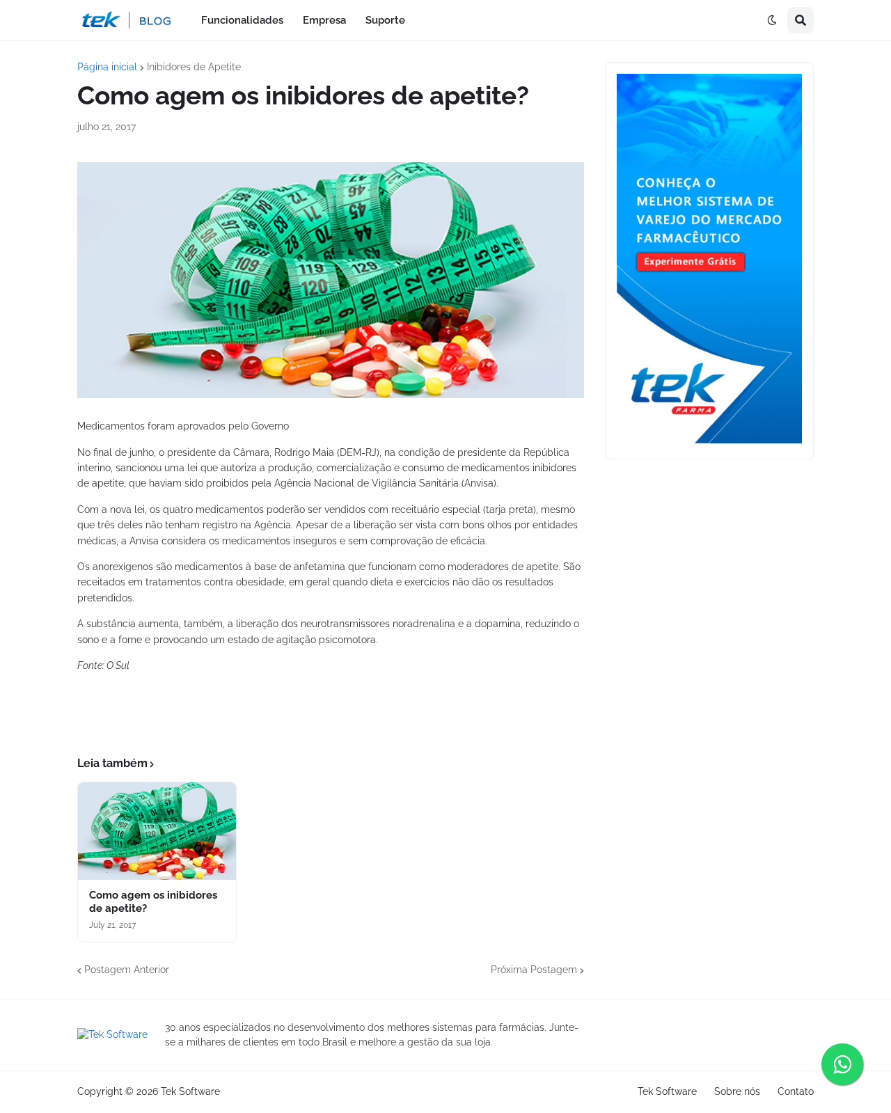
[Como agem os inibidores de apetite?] (157, 831)
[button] (772, 20)
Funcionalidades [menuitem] (242, 20)
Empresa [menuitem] (324, 20)
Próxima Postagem (534, 969)
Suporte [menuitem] (385, 20)
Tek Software (190, 1091)
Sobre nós (737, 1091)
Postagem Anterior (126, 969)
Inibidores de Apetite (194, 67)
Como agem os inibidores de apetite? (153, 902)
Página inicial (107, 67)
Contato (796, 1091)
